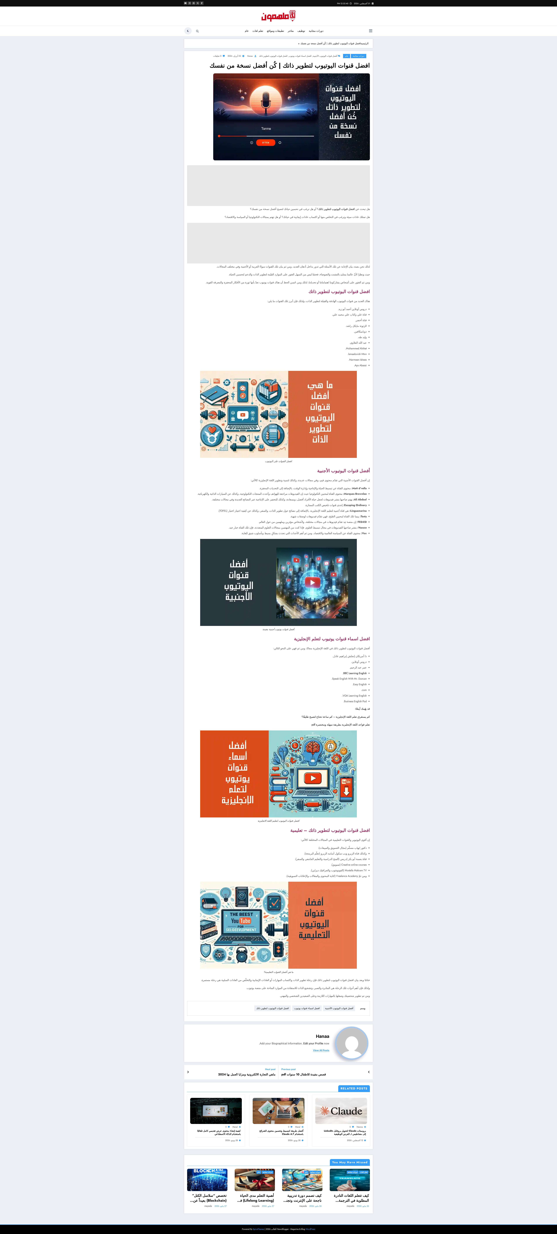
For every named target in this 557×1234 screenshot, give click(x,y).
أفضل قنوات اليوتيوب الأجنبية (325, 56)
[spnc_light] (188, 31)
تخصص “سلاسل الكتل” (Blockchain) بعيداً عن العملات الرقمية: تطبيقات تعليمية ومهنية (208, 1198)
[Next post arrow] (188, 1072)
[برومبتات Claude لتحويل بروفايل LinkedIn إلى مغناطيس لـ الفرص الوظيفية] (341, 1110)
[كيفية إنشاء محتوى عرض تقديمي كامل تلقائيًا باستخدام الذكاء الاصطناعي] (216, 1110)
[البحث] (197, 31)
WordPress (310, 1229)
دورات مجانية (316, 31)
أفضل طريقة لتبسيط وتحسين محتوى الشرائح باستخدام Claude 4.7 (281, 1132)
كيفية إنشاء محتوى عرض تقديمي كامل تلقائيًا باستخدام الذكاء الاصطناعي (219, 1132)
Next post (270, 1069)
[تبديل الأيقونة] (370, 31)
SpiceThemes (258, 1229)
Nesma (360, 1126)
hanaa (250, 56)
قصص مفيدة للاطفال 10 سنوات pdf (303, 1074)
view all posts (321, 1050)
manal (297, 1126)
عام (247, 31)
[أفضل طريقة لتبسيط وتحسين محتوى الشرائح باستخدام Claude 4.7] (278, 1110)
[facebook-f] (202, 3)
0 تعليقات (217, 56)
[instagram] (189, 3)
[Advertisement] (283, 185)
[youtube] (185, 3)
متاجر (291, 31)
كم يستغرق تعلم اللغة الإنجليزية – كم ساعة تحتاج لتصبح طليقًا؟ (336, 717)
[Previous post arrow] (369, 1072)
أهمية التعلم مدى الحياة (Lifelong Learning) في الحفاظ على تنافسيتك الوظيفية (255, 1198)
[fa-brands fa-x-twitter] (197, 3)
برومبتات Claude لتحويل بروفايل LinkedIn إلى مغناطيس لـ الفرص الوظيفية (345, 1132)
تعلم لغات (258, 31)
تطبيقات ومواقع (275, 31)
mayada (208, 1206)
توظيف (301, 31)
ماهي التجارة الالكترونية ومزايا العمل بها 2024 (246, 1074)
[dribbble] (193, 3)
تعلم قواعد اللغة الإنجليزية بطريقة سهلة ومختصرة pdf (341, 725)
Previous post (288, 1069)
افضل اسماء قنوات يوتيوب (300, 56)
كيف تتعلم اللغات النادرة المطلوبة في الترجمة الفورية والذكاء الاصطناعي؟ (351, 1198)
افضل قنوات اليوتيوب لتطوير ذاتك (273, 56)
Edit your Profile (313, 1043)
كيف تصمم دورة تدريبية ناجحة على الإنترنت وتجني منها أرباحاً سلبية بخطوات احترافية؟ (303, 1198)
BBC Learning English (355, 673)
